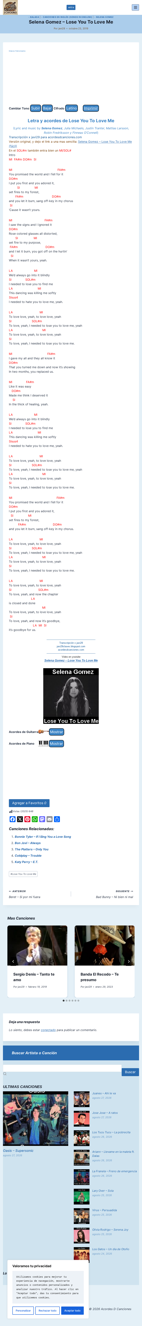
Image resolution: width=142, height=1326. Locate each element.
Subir (35, 108)
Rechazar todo (47, 1310)
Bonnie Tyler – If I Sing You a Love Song (43, 836)
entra (71, 7)
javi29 (61, 28)
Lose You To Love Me (23, 874)
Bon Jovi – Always (28, 843)
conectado (48, 1030)
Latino (71, 108)
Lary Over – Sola (103, 1190)
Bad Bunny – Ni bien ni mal (114, 894)
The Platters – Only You (31, 849)
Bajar (47, 108)
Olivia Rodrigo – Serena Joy (110, 1229)
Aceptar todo (72, 1310)
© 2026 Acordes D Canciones (110, 1309)
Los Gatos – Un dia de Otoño (110, 1249)
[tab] (64, 1001)
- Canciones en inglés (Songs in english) (66, 17)
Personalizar (23, 1310)
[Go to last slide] (13, 961)
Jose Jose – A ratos (105, 1113)
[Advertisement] (71, 79)
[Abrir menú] (135, 7)
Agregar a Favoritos (29, 803)
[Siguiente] (129, 961)
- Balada (33, 17)
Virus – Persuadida (104, 1210)
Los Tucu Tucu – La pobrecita (111, 1132)
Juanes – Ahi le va (104, 1093)
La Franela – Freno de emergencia (114, 1171)
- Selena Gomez (104, 17)
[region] (48, 1289)
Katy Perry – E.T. (26, 862)
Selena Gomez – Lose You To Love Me (71, 660)
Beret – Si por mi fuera (24, 894)
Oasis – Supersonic (18, 1151)
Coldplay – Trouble (28, 855)
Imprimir (91, 108)
